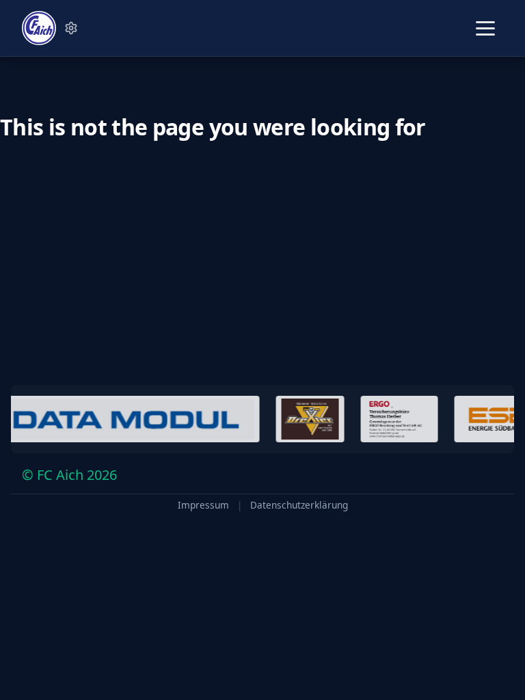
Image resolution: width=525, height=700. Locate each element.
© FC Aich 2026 (69, 475)
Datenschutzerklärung (299, 505)
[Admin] (71, 28)
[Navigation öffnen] (485, 28)
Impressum (203, 505)
